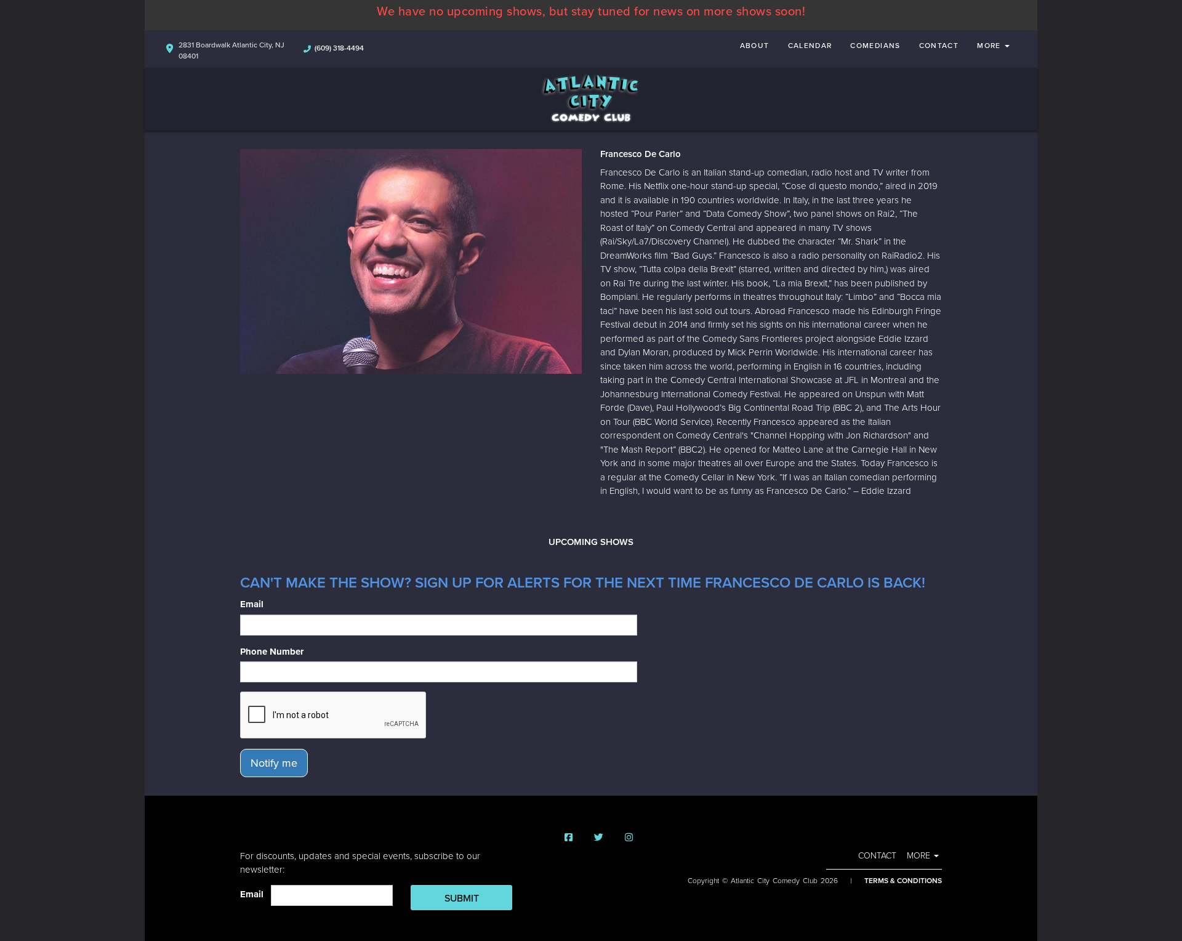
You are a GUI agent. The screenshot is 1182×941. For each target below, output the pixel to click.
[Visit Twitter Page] (598, 838)
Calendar (810, 45)
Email (251, 604)
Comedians (875, 45)
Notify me (274, 763)
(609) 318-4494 (339, 48)
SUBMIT (461, 898)
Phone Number (272, 651)
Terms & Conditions (903, 880)
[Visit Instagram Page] (629, 838)
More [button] (990, 45)
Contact (939, 45)
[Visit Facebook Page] (568, 838)
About (755, 45)
